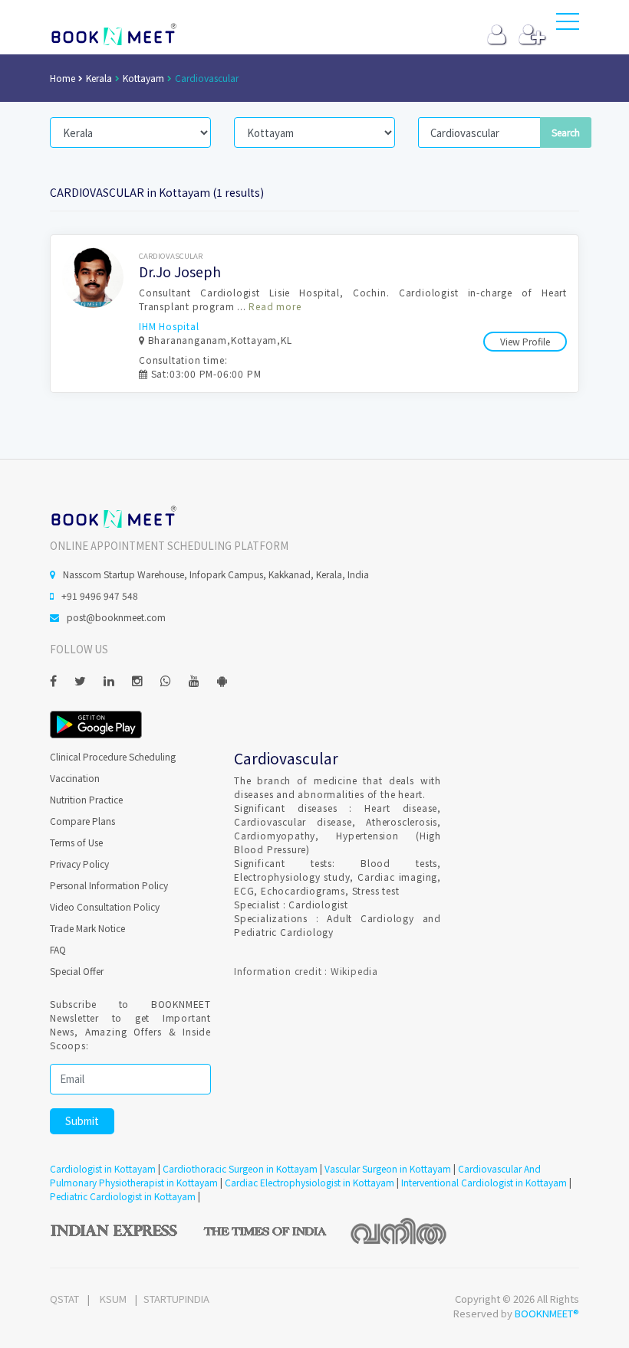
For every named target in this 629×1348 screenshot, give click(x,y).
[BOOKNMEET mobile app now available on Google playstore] (96, 722)
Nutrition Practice (86, 799)
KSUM (113, 1298)
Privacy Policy (79, 863)
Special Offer (77, 970)
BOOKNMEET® (547, 1313)
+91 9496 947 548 (99, 595)
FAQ (58, 949)
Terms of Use (76, 842)
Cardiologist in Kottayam (103, 1168)
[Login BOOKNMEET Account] (497, 37)
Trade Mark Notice (87, 927)
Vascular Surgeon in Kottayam (387, 1168)
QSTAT (64, 1298)
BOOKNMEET (113, 34)
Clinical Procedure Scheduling (113, 756)
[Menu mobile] (567, 24)
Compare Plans (82, 820)
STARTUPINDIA (176, 1298)
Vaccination (75, 777)
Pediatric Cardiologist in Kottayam (123, 1195)
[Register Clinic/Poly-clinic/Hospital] (532, 37)
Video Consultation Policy (105, 906)
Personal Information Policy (109, 885)
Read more (275, 305)
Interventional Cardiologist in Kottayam (484, 1182)
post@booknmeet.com (116, 616)
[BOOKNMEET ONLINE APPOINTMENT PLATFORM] (113, 515)
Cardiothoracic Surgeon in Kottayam (240, 1168)
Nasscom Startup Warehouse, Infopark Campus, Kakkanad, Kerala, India (216, 574)
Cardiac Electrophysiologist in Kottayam (309, 1182)
